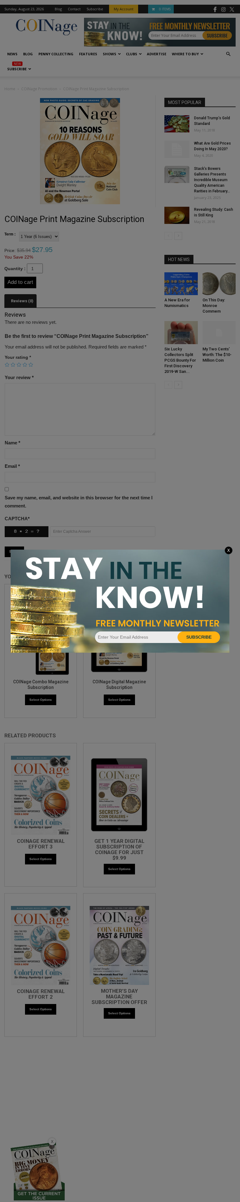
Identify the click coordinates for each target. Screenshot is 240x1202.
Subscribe (199, 637)
